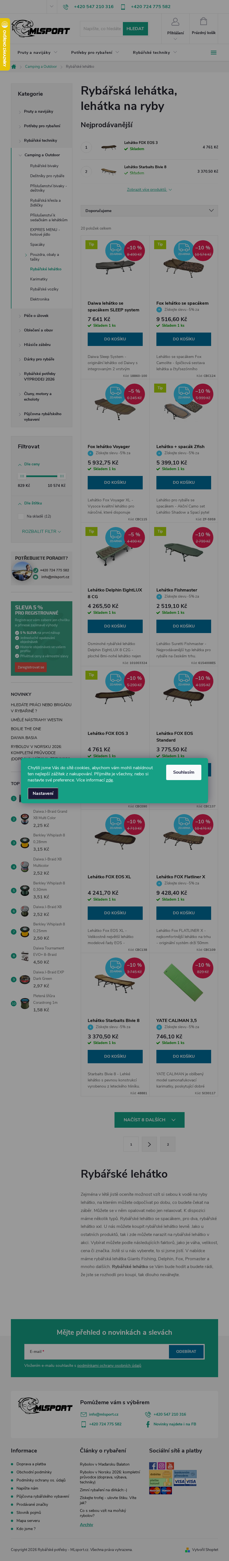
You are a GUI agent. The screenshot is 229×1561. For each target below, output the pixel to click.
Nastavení (43, 793)
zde (109, 780)
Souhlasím (183, 772)
